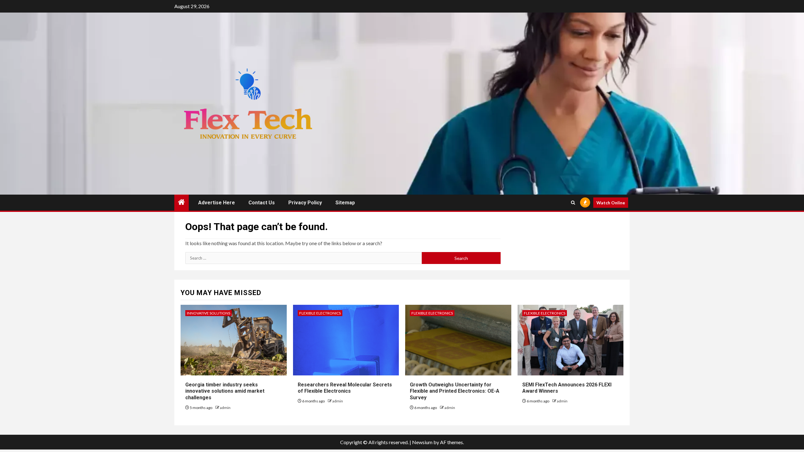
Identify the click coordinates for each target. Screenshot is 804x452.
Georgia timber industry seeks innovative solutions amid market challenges (224, 391)
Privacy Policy (305, 203)
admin (225, 407)
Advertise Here (216, 203)
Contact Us (261, 203)
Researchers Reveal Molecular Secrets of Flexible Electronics (345, 388)
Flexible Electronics (320, 313)
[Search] (573, 202)
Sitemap (345, 203)
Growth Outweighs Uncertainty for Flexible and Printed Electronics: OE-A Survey (454, 391)
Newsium (422, 442)
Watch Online (610, 202)
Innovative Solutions (208, 313)
